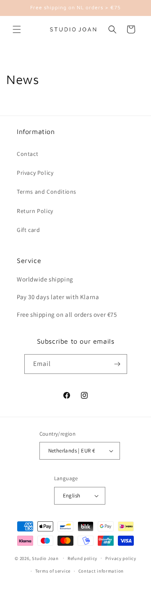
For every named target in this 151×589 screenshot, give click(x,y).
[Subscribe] (117, 364)
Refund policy (82, 558)
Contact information (101, 571)
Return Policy (35, 211)
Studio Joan (45, 558)
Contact (27, 154)
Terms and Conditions (46, 191)
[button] (17, 29)
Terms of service (52, 571)
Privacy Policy (35, 172)
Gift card (28, 230)
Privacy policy (120, 558)
